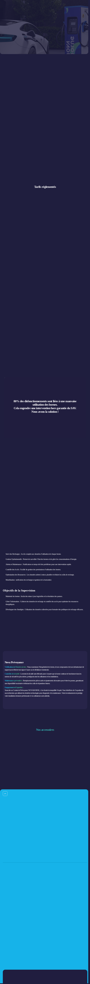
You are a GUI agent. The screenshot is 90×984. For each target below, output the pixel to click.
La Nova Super (50, 889)
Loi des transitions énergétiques (55, 923)
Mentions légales (51, 927)
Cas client (5, 957)
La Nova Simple (51, 885)
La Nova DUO (50, 881)
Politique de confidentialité (12, 977)
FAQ (4, 965)
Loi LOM (49, 914)
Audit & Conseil (8, 914)
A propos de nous (8, 948)
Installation (6, 923)
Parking (5, 898)
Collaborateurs (7, 902)
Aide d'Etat (6, 952)
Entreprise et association (10, 881)
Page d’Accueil (8, 15)
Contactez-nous (8, 766)
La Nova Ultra (50, 894)
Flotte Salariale (7, 894)
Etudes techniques (8, 919)
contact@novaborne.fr (54, 854)
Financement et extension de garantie (13, 931)
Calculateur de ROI (8, 936)
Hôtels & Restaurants (9, 889)
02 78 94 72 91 (8, 854)
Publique (5, 885)
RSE (47, 919)
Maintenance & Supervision (11, 927)
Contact (5, 961)
